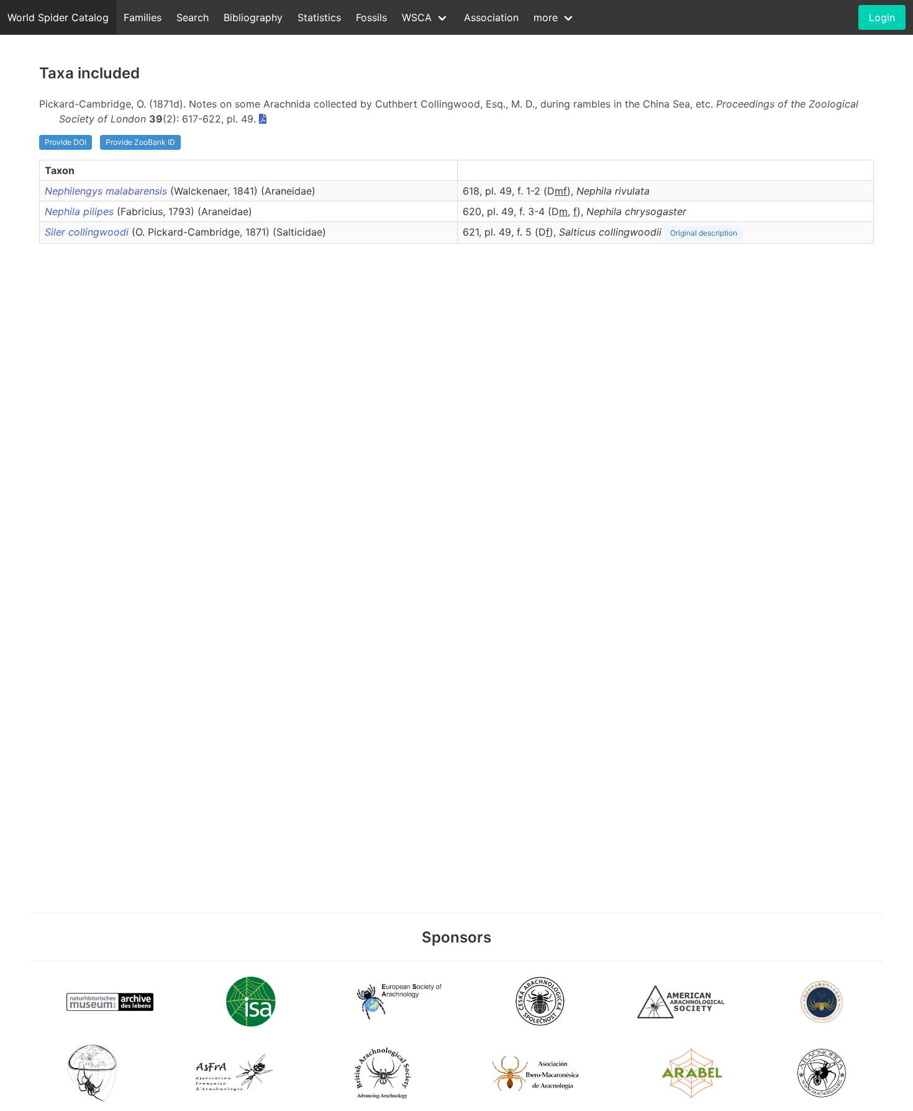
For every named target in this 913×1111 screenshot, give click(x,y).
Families (142, 17)
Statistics (319, 17)
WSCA (417, 17)
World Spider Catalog (58, 17)
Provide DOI (65, 142)
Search (192, 17)
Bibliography (253, 17)
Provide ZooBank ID (140, 142)
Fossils (371, 17)
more (546, 17)
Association (491, 17)
